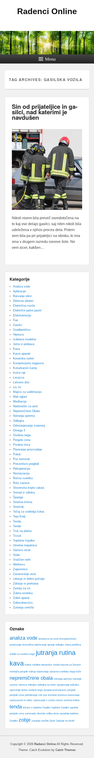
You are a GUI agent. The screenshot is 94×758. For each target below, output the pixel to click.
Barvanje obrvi (22, 296)
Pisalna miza (21, 444)
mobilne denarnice (42, 664)
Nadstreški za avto (25, 406)
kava (17, 663)
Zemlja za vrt (21, 588)
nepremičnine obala (31, 678)
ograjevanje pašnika (68, 684)
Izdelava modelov (24, 339)
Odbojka (18, 420)
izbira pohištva (73, 644)
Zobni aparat (21, 598)
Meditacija (19, 401)
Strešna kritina (22, 502)
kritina (28, 664)
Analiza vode (21, 286)
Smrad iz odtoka (24, 492)
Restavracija (21, 473)
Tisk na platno (22, 531)
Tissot (17, 535)
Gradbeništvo (22, 329)
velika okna (52, 713)
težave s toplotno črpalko (37, 707)
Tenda (17, 521)
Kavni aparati (21, 353)
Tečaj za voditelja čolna (28, 511)
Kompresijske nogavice (28, 363)
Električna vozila (24, 305)
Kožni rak (19, 372)
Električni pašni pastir (27, 310)
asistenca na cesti (48, 638)
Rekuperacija (21, 468)
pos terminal (50, 695)
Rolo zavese (21, 483)
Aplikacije (19, 291)
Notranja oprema (24, 415)
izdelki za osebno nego (22, 654)
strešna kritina (71, 700)
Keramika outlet (23, 358)
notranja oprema (63, 678)
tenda (16, 707)
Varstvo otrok (22, 550)
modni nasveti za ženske (67, 664)
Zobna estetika (23, 593)
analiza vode (23, 638)
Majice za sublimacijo (27, 392)
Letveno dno (21, 382)
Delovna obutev (23, 301)
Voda (16, 555)
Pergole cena (21, 440)
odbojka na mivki (46, 684)
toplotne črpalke (60, 707)
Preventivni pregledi (26, 463)
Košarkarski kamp (25, 368)
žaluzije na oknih (65, 720)
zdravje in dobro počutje (28, 578)
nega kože (75, 671)
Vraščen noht (22, 559)
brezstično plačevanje (34, 644)
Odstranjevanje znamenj (29, 425)
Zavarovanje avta (24, 574)
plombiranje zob (33, 695)
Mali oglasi (20, 396)
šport (52, 720)
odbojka (32, 684)
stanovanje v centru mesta (48, 700)
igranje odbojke (55, 644)
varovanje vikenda (35, 713)
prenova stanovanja (68, 695)
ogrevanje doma (18, 690)
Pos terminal (21, 459)
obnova (23, 684)
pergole (71, 690)
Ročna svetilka (23, 478)
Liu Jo (17, 387)
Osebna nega (22, 435)
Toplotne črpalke (24, 540)
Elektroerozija (22, 315)
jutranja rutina (56, 652)
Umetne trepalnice (25, 545)
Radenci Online (47, 11)
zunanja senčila (40, 720)
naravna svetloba (59, 671)
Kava (16, 349)
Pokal (17, 454)
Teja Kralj (19, 516)
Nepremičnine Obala (26, 411)
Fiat (15, 320)
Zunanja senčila (23, 607)
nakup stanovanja (39, 671)
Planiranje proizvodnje (27, 449)
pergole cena (17, 695)
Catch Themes (65, 750)
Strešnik (18, 507)
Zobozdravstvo (23, 602)
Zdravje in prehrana (25, 583)
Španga (18, 497)
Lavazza (18, 377)
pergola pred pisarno (55, 690)
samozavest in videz (21, 700)
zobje (25, 720)
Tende (17, 526)
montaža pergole (19, 671)
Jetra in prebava (23, 344)
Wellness (19, 564)
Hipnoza (18, 334)
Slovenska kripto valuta (28, 487)
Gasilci (17, 325)
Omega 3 (19, 430)
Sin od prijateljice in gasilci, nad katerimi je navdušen (45, 112)
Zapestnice (20, 569)
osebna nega (35, 690)
